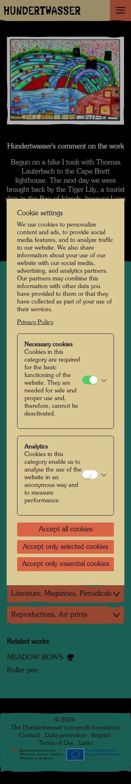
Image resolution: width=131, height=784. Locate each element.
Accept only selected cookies (65, 547)
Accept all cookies (66, 529)
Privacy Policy (35, 323)
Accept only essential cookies (65, 564)
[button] (104, 381)
